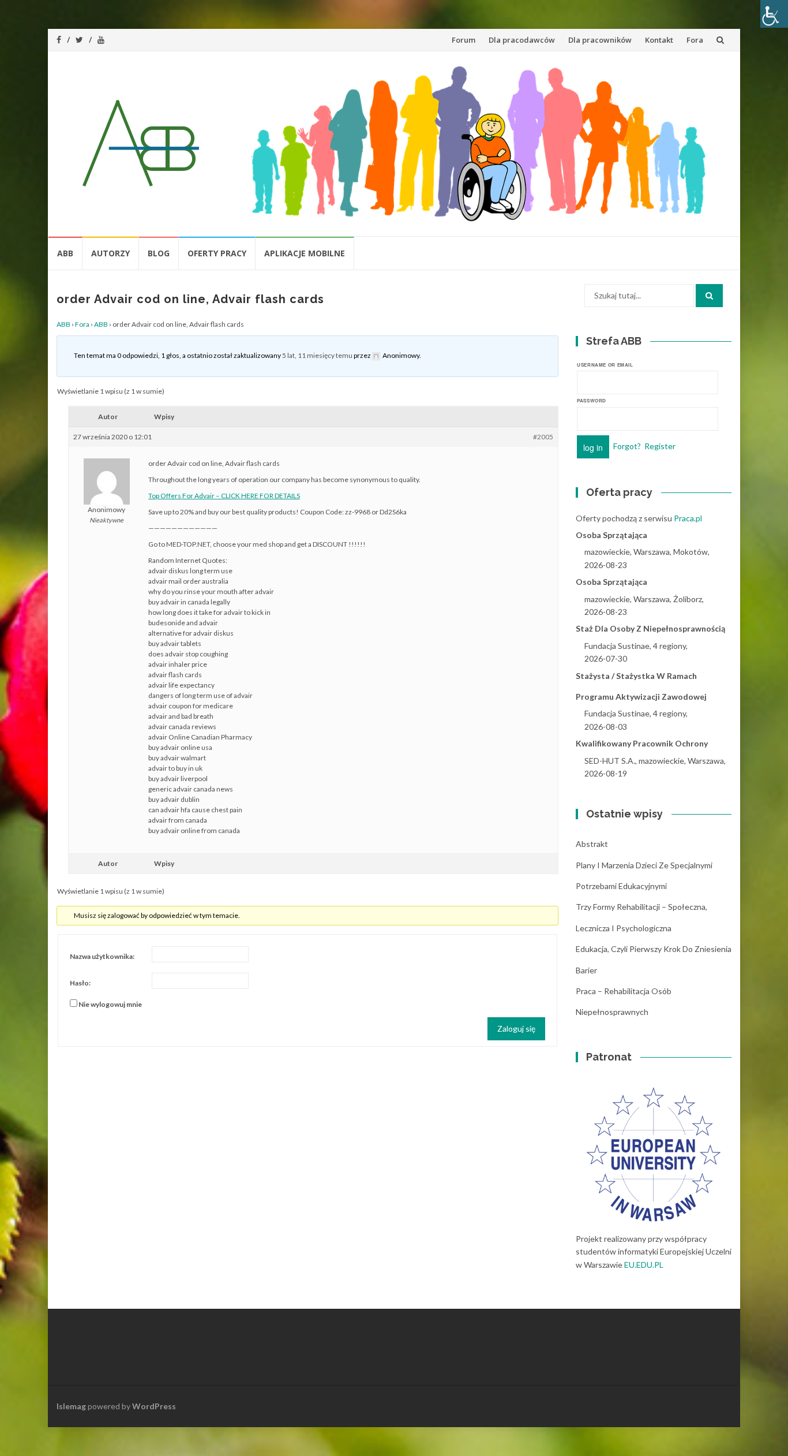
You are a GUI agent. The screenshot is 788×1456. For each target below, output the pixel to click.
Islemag (71, 1406)
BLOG (159, 253)
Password (591, 400)
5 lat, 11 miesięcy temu (317, 355)
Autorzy (110, 253)
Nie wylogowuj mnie (110, 1004)
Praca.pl (688, 518)
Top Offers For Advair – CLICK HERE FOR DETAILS (224, 495)
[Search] (709, 295)
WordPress (154, 1406)
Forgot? (627, 445)
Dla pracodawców (522, 40)
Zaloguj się (516, 1028)
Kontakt (659, 40)
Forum (463, 40)
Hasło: (80, 983)
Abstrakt (592, 844)
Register (660, 445)
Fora (694, 40)
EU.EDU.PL (643, 1265)
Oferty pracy (216, 253)
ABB (65, 253)
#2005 (543, 436)
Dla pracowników (600, 40)
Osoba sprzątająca (611, 535)
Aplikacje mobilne (304, 253)
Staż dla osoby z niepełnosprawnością (650, 628)
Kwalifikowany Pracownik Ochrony (642, 743)
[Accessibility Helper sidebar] (774, 14)
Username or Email (605, 364)
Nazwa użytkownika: (102, 956)
